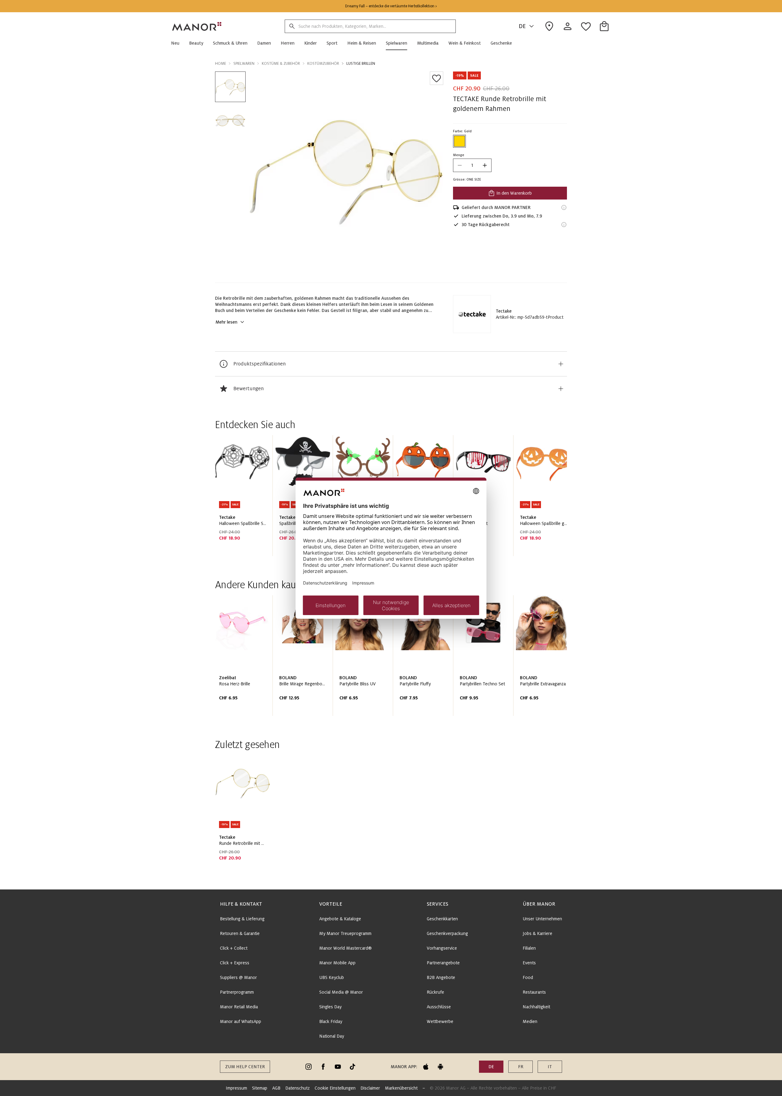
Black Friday (330, 1021)
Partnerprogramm (237, 992)
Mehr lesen (226, 322)
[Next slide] (545, 498)
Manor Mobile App (337, 962)
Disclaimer (370, 1088)
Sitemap (259, 1088)
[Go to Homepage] (197, 26)
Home (220, 63)
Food (528, 977)
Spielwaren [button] (243, 63)
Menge (458, 155)
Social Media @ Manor (341, 992)
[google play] (440, 1067)
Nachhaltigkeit (536, 1006)
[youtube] (338, 1067)
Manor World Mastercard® (345, 948)
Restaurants (534, 992)
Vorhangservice (442, 948)
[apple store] (426, 1067)
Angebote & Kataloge (340, 918)
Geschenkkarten (442, 918)
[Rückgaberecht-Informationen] (564, 225)
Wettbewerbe (440, 1021)
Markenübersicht (401, 1088)
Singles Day (330, 1006)
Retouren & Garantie (240, 933)
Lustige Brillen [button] (360, 63)
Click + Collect (233, 948)
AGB (276, 1088)
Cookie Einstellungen (335, 1088)
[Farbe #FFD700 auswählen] (459, 141)
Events (529, 962)
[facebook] (323, 1067)
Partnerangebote (443, 962)
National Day (331, 1036)
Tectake (504, 311)
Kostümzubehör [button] (323, 63)
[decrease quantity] (459, 165)
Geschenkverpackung (447, 933)
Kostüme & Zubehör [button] (281, 63)
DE (522, 26)
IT (550, 1066)
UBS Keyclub (331, 977)
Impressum (236, 1088)
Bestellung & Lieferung (242, 918)
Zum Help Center (245, 1066)
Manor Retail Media (239, 1006)
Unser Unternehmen (542, 918)
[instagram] (308, 1067)
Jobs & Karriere (537, 933)
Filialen (529, 948)
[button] (177, 43)
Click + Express (234, 962)
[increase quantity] (484, 165)
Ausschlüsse (439, 1006)
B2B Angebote (441, 977)
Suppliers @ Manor (238, 977)
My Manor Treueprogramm (345, 933)
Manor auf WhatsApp (240, 1021)
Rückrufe (435, 992)
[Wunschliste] (436, 78)
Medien (530, 1021)
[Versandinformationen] (564, 207)
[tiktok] (352, 1067)
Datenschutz (297, 1088)
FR (520, 1066)
